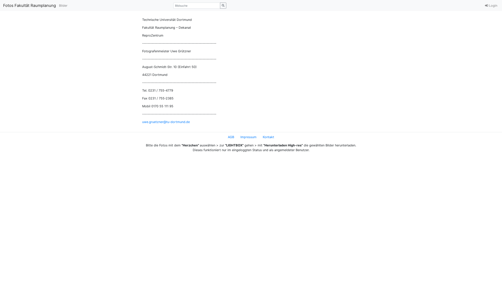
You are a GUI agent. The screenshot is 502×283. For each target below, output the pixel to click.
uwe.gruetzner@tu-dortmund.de (166, 122)
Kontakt (268, 137)
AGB (231, 137)
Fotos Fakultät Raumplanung (29, 5)
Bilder (63, 5)
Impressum (248, 137)
